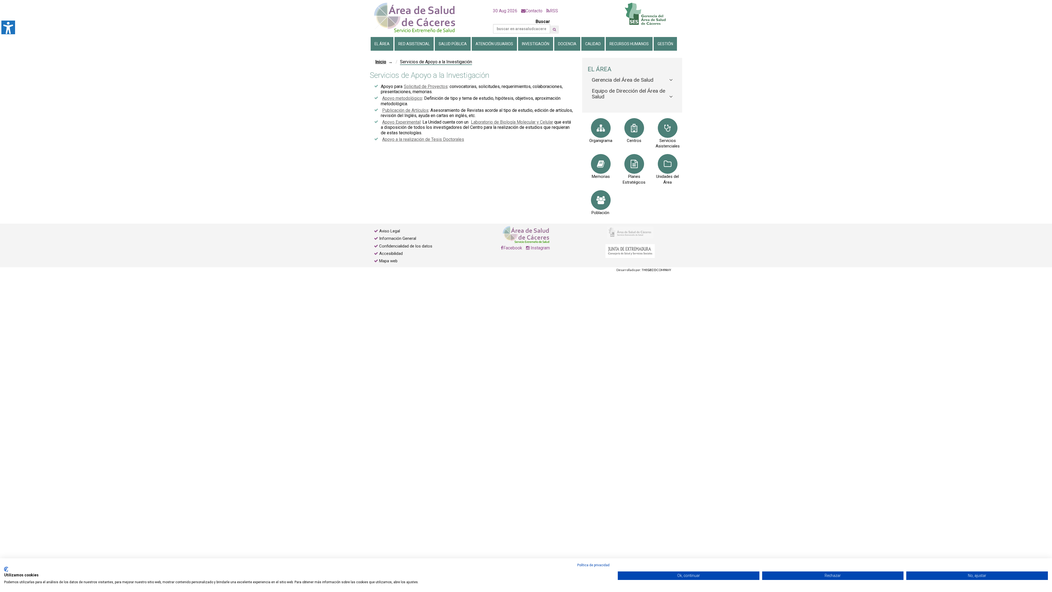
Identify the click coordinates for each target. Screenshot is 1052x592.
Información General (397, 238)
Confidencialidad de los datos (405, 246)
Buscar (543, 21)
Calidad (593, 44)
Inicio (380, 61)
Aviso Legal (389, 231)
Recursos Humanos (629, 44)
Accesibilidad (391, 253)
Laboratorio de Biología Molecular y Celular (512, 122)
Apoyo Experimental (401, 122)
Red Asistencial (414, 44)
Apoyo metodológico (402, 98)
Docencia (567, 44)
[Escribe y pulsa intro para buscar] (554, 29)
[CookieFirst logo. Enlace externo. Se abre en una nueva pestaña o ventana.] (6, 569)
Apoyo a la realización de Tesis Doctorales (423, 139)
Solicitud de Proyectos (426, 86)
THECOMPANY (656, 270)
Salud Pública (453, 44)
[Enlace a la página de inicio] (419, 17)
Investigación (535, 44)
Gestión (665, 44)
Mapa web (388, 260)
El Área (382, 44)
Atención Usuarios (494, 44)
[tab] (632, 80)
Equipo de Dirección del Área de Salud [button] (628, 94)
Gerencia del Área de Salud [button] (622, 80)
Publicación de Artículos (405, 110)
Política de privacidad (593, 565)
